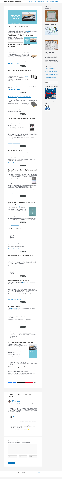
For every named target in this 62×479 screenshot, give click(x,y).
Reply (36, 413)
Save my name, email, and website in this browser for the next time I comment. (22, 459)
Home (29, 1)
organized (28, 31)
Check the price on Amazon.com (13, 63)
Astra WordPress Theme (40, 472)
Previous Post (6, 390)
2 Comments (10, 27)
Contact (56, 1)
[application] (36, 1)
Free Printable (51, 1)
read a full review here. (14, 198)
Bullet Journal (33, 1)
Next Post (40, 390)
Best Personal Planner (12, 2)
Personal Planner (41, 1)
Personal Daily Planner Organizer (19, 97)
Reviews (46, 1)
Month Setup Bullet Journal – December (51, 71)
